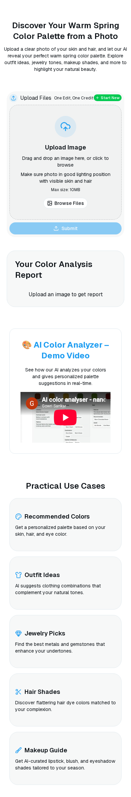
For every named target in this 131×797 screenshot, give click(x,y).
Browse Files (69, 203)
